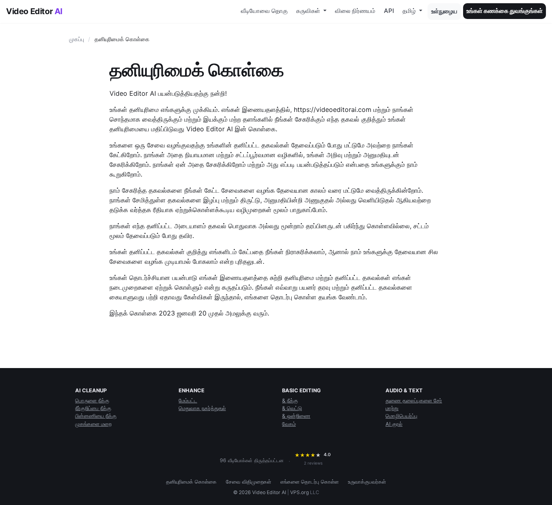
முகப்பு (76, 39)
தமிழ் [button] (409, 11)
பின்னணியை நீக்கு (95, 416)
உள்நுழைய (444, 11)
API (389, 11)
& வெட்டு (292, 408)
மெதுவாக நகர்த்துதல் (202, 408)
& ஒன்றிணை (296, 416)
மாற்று (392, 408)
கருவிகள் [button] (309, 11)
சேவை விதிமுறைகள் (248, 482)
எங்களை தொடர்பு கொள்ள (309, 482)
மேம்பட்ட (188, 401)
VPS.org (299, 492)
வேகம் (289, 424)
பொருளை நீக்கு (92, 401)
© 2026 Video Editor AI (259, 492)
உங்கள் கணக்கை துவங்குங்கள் (504, 11)
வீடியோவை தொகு (264, 11)
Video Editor (34, 11)
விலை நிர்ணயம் (355, 11)
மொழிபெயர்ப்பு (401, 416)
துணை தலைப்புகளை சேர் (414, 401)
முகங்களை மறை (93, 424)
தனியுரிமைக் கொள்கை (191, 482)
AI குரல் (394, 424)
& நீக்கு (290, 401)
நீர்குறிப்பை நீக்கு (93, 408)
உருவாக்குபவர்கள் (367, 482)
